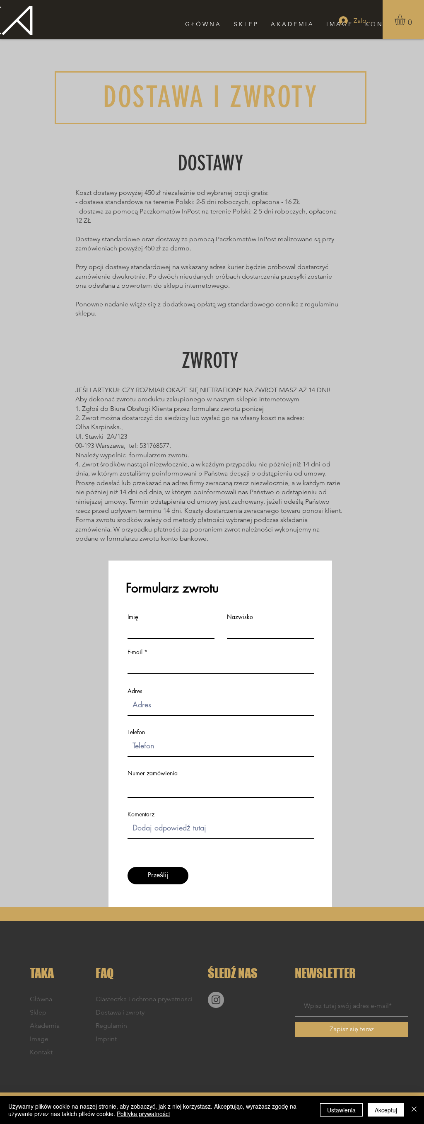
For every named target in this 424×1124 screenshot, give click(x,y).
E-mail (135, 652)
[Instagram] (216, 1000)
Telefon (136, 732)
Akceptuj (386, 1110)
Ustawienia (341, 1110)
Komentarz (141, 814)
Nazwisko (240, 617)
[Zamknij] (414, 1109)
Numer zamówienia (153, 773)
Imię (133, 617)
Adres (135, 691)
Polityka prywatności (143, 1113)
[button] (406, 20)
